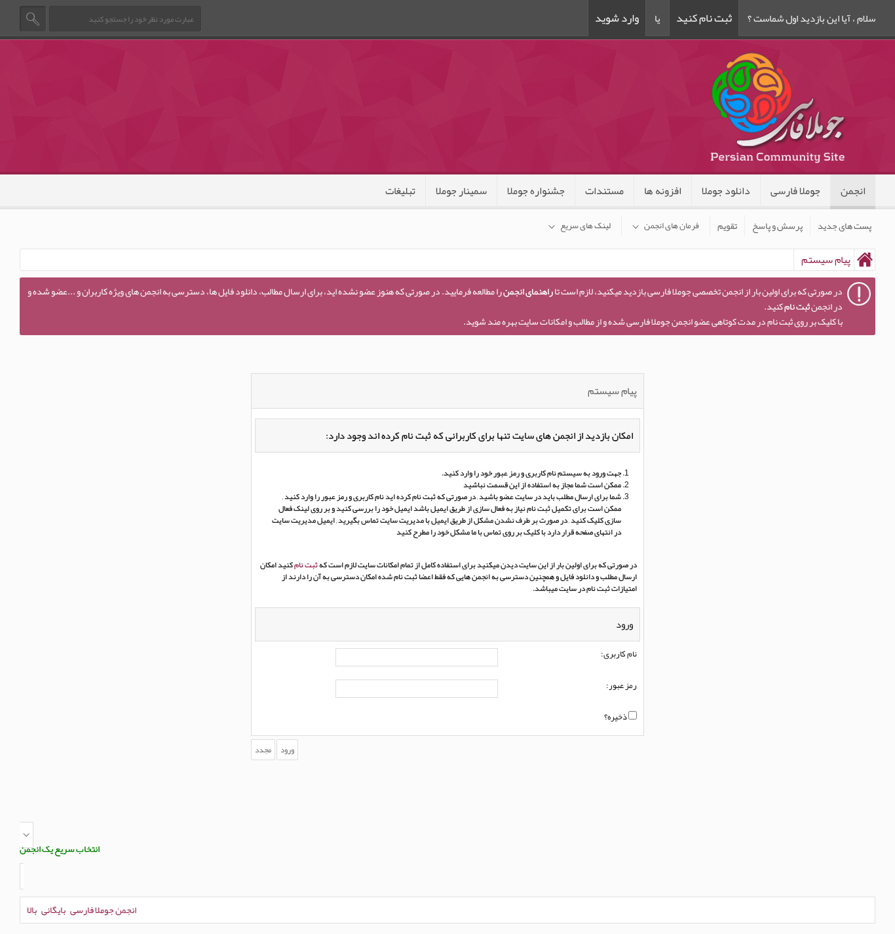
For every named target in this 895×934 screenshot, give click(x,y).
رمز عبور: (621, 686)
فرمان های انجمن (671, 225)
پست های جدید (844, 225)
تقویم (727, 225)
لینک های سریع (585, 225)
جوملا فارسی (795, 190)
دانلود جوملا (726, 190)
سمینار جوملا (461, 190)
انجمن (853, 190)
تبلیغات (400, 190)
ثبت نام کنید (704, 18)
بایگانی (53, 910)
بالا (32, 910)
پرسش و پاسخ (777, 225)
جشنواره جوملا (536, 190)
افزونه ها (662, 190)
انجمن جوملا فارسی (103, 910)
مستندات (604, 190)
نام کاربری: (619, 654)
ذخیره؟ (616, 717)
